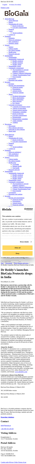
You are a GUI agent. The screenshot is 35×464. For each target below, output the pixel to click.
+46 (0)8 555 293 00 (7, 429)
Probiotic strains (13, 43)
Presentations (16, 89)
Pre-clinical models (14, 50)
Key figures (16, 103)
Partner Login (5, 7)
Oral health (15, 168)
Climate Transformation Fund (21, 75)
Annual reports (17, 91)
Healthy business (17, 63)
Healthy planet (16, 64)
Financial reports (17, 87)
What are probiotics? (15, 40)
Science (7, 45)
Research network (14, 54)
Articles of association (19, 108)
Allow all (17, 247)
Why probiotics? (14, 41)
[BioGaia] (17, 15)
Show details (24, 242)
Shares (11, 94)
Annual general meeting (19, 110)
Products (11, 29)
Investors (7, 82)
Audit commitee (17, 121)
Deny (17, 253)
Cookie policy (5, 462)
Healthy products (17, 61)
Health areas (12, 52)
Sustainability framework (16, 59)
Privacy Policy (13, 462)
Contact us (12, 34)
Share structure (17, 101)
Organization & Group (15, 24)
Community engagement (16, 68)
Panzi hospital (16, 77)
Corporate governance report (21, 106)
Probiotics (8, 36)
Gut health (15, 164)
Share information (17, 99)
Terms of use (22, 462)
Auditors (15, 122)
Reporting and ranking (15, 80)
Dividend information (19, 96)
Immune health (17, 166)
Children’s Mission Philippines (21, 73)
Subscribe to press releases (17, 129)
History (11, 22)
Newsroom (8, 124)
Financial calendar (18, 92)
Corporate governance (15, 105)
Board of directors (18, 26)
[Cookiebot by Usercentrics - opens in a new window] (25, 209)
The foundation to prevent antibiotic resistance (20, 70)
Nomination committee (19, 112)
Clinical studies (13, 48)
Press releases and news (16, 128)
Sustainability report (15, 66)
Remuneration (16, 117)
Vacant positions (17, 33)
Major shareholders (18, 98)
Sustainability (9, 56)
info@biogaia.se (6, 425)
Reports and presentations (16, 85)
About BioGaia (9, 19)
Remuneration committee (20, 119)
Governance (12, 78)
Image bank (12, 131)
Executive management (19, 27)
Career (11, 31)
